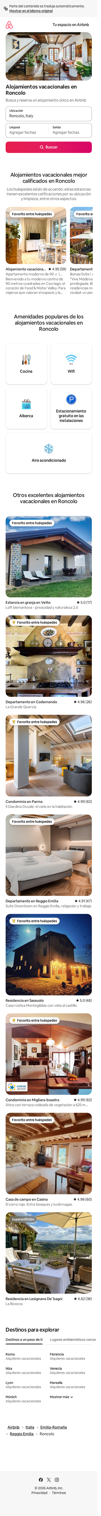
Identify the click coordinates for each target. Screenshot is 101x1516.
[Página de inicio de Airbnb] (9, 24)
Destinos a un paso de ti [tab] (24, 1339)
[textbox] (27, 132)
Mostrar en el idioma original (31, 11)
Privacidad (39, 1493)
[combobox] (48, 116)
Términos (59, 1493)
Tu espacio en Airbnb (71, 24)
